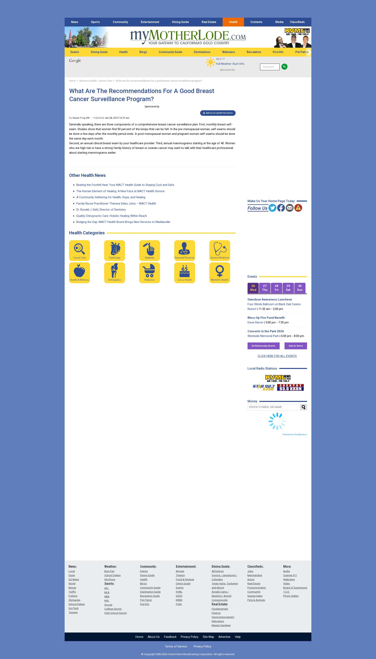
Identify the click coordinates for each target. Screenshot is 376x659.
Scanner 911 (290, 575)
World (72, 583)
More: (287, 566)
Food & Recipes (185, 579)
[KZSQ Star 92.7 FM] (262, 386)
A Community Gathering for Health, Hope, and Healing (110, 197)
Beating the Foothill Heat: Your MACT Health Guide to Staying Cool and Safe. (125, 185)
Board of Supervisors (295, 587)
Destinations (202, 52)
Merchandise (254, 575)
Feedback (170, 637)
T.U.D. (286, 591)
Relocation (218, 621)
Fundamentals (220, 608)
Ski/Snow (109, 579)
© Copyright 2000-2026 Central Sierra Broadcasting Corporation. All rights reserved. (188, 654)
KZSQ (179, 595)
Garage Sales (254, 595)
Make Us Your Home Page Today (271, 201)
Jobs (250, 571)
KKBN (179, 600)
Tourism (73, 612)
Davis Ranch (255, 322)
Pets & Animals (256, 600)
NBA (106, 596)
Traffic (72, 591)
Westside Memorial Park (263, 336)
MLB (106, 592)
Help (238, 637)
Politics (73, 595)
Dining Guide (180, 22)
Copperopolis (220, 600)
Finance (216, 613)
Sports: (109, 583)
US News (74, 579)
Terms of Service (176, 646)
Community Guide (170, 52)
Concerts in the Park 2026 (266, 331)
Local (72, 571)
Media (279, 22)
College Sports (113, 608)
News (74, 22)
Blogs (143, 52)
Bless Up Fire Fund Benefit (266, 317)
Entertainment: (186, 566)
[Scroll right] (308, 52)
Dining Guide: (221, 566)
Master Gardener (221, 625)
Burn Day (109, 571)
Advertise (224, 637)
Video (286, 583)
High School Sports (115, 613)
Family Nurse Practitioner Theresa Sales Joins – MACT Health (116, 203)
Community (120, 22)
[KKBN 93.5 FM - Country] (290, 386)
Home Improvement (223, 617)
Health (233, 22)
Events (74, 52)
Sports (95, 22)
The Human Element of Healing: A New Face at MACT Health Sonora (120, 191)
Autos (250, 579)
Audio (286, 571)
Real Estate (209, 22)
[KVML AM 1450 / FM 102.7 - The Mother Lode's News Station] (278, 377)
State (72, 575)
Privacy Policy (189, 637)
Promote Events (256, 587)
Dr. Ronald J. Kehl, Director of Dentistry (101, 209)
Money (72, 587)
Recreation (254, 52)
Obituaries (74, 600)
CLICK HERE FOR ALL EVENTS (277, 356)
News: (73, 566)
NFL (106, 588)
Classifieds (297, 22)
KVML (179, 591)
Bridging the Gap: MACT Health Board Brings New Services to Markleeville (123, 222)
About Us (154, 637)
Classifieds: (255, 566)
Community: (148, 566)
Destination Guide (150, 591)
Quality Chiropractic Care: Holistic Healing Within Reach (111, 216)
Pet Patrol (302, 52)
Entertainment (150, 22)
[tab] (253, 288)
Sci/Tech (74, 608)
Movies (180, 571)
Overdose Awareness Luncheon (270, 299)
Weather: (110, 566)
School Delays (77, 604)
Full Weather (223, 63)
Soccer (108, 604)
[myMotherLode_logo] (188, 37)
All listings (218, 571)
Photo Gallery (291, 595)
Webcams (228, 52)
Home (139, 637)
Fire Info (278, 52)
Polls (179, 604)
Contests (256, 22)
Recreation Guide (150, 595)
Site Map (208, 637)
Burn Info (238, 63)
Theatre (180, 575)
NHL (106, 600)
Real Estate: (220, 604)
